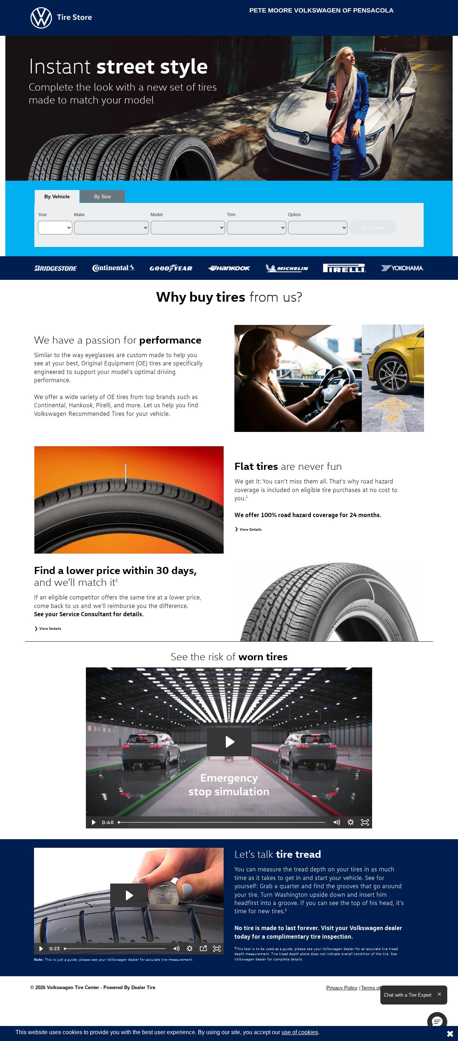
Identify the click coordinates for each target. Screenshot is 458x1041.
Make (79, 214)
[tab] (57, 196)
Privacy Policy (341, 988)
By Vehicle (57, 196)
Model (157, 214)
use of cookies (300, 1032)
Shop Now (372, 227)
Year (42, 214)
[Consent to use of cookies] (450, 1033)
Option (294, 214)
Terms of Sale (376, 988)
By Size (102, 196)
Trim (231, 214)
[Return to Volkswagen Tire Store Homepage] (61, 17)
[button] (437, 1022)
